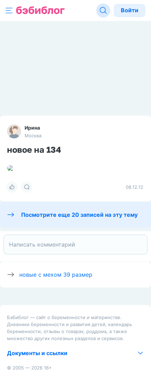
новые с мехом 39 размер (55, 274)
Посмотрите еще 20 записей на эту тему (79, 214)
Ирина (32, 128)
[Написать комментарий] (75, 244)
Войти (129, 10)
